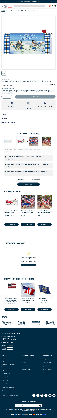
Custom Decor (5, 79)
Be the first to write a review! (28, 265)
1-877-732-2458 (8, 343)
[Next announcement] (51, 1)
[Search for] (43, 6)
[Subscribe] (40, 405)
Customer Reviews (6, 377)
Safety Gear (46, 359)
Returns (24, 362)
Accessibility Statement (7, 387)
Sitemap (3, 391)
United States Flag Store (12, 395)
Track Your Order (26, 369)
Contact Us (25, 359)
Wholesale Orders (6, 373)
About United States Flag (6, 360)
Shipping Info (25, 366)
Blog (2, 370)
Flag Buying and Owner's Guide (7, 365)
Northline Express (47, 369)
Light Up (45, 366)
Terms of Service (5, 384)
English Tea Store (47, 362)
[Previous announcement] (5, 1)
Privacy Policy (5, 380)
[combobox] (27, 6)
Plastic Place (46, 373)
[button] (2, 6)
